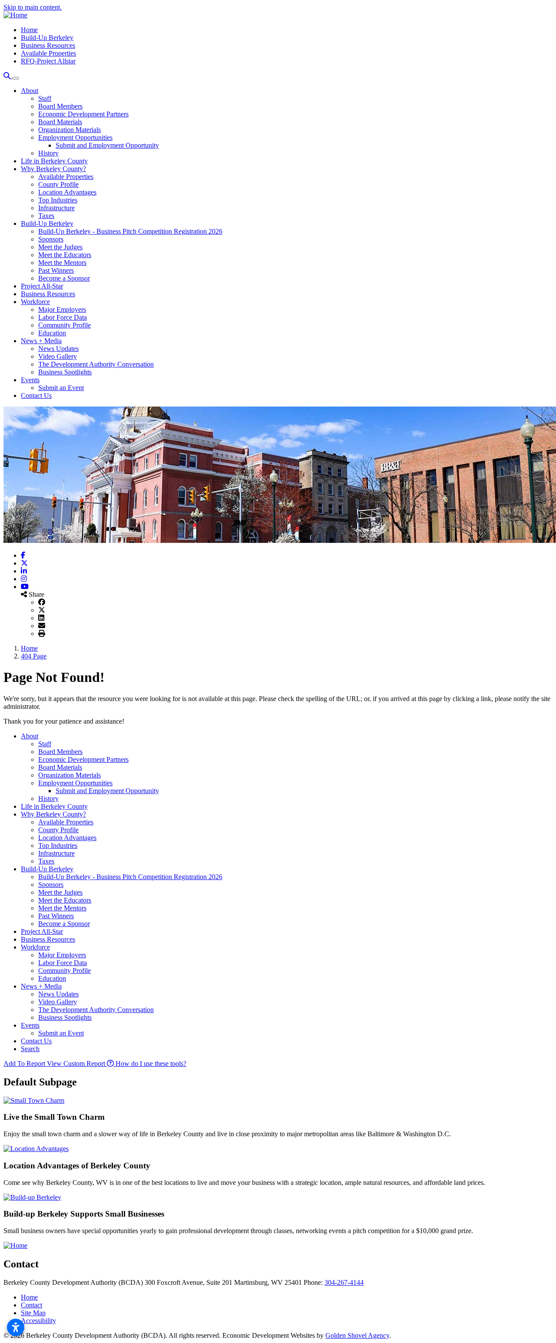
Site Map (33, 1313)
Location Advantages (67, 192)
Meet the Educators (64, 254)
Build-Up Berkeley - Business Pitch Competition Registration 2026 (130, 231)
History (48, 153)
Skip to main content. (32, 7)
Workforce (35, 301)
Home (29, 29)
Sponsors (50, 239)
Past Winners (56, 270)
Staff (44, 98)
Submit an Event (61, 387)
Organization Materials (69, 129)
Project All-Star (42, 286)
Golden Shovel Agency (357, 1335)
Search (30, 1048)
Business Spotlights (65, 372)
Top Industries (57, 200)
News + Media (41, 340)
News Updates (58, 348)
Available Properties (48, 53)
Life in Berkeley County (54, 161)
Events (30, 380)
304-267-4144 (344, 1282)
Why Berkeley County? (53, 168)
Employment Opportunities (75, 137)
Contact (31, 1305)
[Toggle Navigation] (15, 78)
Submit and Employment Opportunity (107, 145)
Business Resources (48, 45)
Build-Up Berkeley (47, 37)
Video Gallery (57, 356)
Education (52, 333)
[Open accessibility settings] (15, 1327)
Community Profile (64, 325)
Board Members (60, 106)
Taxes (46, 215)
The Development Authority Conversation (96, 364)
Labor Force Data (62, 317)
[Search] (7, 75)
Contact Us (36, 395)
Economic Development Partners (83, 114)
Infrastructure (56, 208)
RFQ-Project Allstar (48, 61)
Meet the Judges (60, 247)
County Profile (58, 184)
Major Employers (62, 309)
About (29, 90)
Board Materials (60, 122)
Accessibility (38, 1320)
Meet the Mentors (62, 262)
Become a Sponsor (64, 278)
